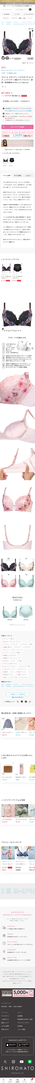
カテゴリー (6, 18)
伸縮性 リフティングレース (12, 658)
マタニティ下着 (25, 666)
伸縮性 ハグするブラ (10, 655)
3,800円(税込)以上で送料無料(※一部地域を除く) (17, 1)
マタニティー (23, 669)
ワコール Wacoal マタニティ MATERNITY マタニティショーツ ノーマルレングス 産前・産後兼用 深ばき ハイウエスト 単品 (17, 277)
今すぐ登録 (8, 110)
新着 (20, 18)
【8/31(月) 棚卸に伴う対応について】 (17, 3)
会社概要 (20, 1016)
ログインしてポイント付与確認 (22, 110)
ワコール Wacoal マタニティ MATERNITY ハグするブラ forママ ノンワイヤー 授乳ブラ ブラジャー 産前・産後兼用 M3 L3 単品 (6, 277)
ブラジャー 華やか (9, 638)
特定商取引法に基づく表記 (25, 1019)
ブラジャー (16, 22)
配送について (5, 1022)
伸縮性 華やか (8, 647)
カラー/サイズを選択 (17, 127)
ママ (12, 672)
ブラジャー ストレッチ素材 (12, 652)
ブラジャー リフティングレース (13, 650)
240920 (6, 661)
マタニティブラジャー (10, 666)
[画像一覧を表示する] (3, 58)
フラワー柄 (13, 677)
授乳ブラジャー (22, 672)
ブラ (13, 661)
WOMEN (8, 22)
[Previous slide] (2, 44)
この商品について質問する (17, 694)
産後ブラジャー (22, 674)
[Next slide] (32, 44)
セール (30, 18)
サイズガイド (5, 1016)
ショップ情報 (21, 1029)
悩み (24, 18)
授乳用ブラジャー (9, 674)
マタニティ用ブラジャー (11, 663)
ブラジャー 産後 (27, 644)
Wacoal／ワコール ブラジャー (13, 641)
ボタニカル (23, 677)
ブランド (14, 18)
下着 (20, 661)
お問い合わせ (5, 1029)
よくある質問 (5, 1026)
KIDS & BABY (18, 1006)
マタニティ (16, 892)
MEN (10, 1006)
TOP (2, 22)
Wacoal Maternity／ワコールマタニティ (13, 70)
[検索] (30, 9)
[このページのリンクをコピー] (30, 702)
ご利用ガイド (5, 1019)
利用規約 (20, 1026)
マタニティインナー (10, 669)
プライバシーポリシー (24, 1022)
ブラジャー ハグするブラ (23, 647)
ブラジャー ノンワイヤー (11, 644)
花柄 (5, 677)
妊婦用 (6, 672)
